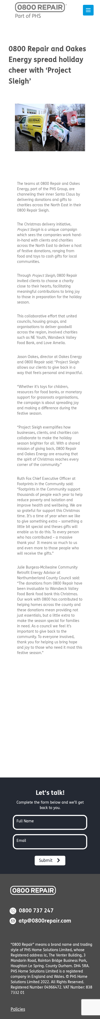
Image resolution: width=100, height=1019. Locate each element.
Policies (18, 1009)
